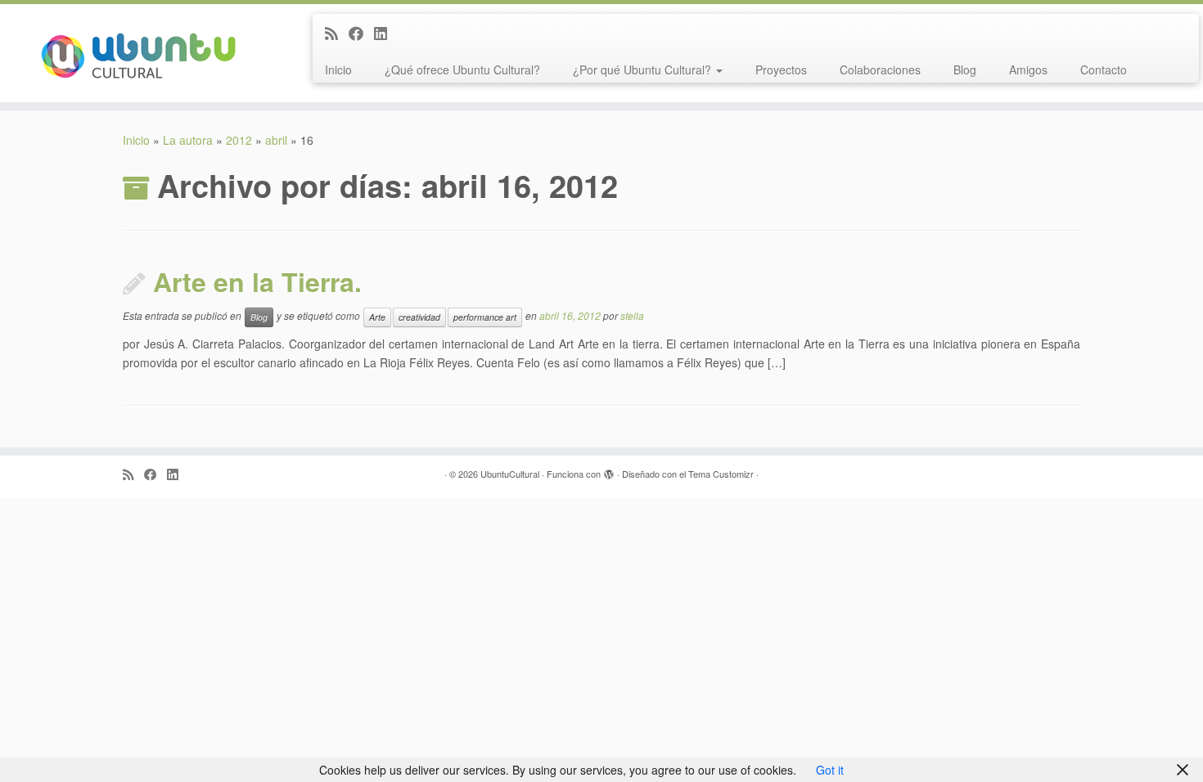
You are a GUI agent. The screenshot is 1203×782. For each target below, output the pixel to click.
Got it (830, 770)
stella (632, 316)
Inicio (338, 69)
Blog (964, 69)
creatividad (419, 317)
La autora (188, 140)
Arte (377, 317)
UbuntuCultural (509, 473)
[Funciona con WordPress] (609, 470)
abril (276, 140)
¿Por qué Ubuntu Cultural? (643, 69)
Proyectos (781, 69)
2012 (239, 140)
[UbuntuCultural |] (138, 53)
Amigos (1028, 69)
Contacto (1103, 69)
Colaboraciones (880, 69)
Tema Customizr (721, 473)
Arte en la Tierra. (257, 281)
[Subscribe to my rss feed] (337, 32)
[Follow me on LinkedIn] (386, 32)
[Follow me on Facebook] (361, 32)
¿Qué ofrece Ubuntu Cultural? (462, 69)
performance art (484, 317)
